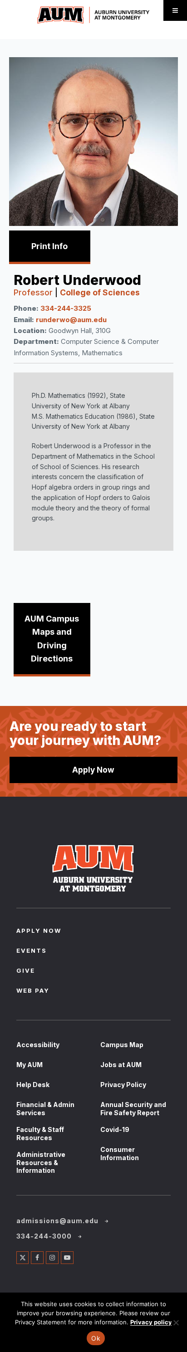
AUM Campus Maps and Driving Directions (52, 638)
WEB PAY (32, 991)
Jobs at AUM (121, 1064)
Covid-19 (114, 1129)
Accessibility (37, 1044)
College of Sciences (100, 292)
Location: (30, 330)
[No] (175, 1322)
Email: (24, 319)
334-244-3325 (65, 308)
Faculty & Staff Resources (40, 1133)
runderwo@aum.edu (71, 319)
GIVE (25, 971)
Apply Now (93, 769)
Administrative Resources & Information (40, 1162)
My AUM (29, 1064)
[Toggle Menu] (175, 10)
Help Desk (32, 1084)
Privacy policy (151, 1322)
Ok (95, 1338)
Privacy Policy (123, 1084)
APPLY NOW (38, 931)
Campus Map (121, 1044)
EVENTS (31, 951)
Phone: (26, 308)
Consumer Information (119, 1153)
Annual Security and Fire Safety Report (133, 1109)
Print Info (49, 246)
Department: (36, 341)
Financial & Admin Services (45, 1109)
